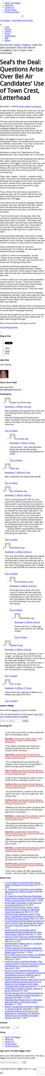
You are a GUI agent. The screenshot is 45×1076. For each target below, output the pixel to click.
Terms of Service (12, 1046)
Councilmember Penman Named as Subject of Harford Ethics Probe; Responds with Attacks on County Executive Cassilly (24, 923)
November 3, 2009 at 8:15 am (17, 472)
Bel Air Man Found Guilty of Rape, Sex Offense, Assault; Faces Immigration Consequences (25, 956)
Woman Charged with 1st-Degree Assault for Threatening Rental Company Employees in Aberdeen (24, 995)
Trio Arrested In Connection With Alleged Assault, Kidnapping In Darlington (22, 884)
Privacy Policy (11, 1044)
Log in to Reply (11, 431)
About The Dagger (13, 1037)
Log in (35, 1069)
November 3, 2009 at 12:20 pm (23, 586)
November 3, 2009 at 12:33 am (18, 407)
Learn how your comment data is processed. (21, 715)
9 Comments (36, 106)
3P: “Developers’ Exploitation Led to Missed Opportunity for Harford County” (23, 890)
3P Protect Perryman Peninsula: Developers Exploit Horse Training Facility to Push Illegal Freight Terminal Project (24, 898)
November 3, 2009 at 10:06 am (18, 495)
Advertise (9, 1039)
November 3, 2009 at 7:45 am (22, 443)
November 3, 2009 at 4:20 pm (27, 622)
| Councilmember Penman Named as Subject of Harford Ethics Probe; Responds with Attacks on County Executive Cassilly (24, 756)
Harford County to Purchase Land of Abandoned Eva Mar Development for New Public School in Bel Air (23, 932)
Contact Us (9, 1042)
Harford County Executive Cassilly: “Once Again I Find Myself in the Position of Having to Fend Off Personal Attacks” (24, 916)
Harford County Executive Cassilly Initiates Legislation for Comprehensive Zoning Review (24, 938)
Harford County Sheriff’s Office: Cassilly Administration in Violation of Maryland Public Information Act (22, 909)
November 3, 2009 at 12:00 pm (18, 552)
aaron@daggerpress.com (10, 389)
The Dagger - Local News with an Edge (16, 20)
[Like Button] (1, 332)
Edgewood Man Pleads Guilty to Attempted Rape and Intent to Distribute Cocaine (23, 1001)
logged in (15, 710)
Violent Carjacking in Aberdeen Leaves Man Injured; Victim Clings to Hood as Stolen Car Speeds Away (24, 950)
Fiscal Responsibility (9, 327)
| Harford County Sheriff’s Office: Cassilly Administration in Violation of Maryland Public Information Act (23, 740)
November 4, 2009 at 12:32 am (18, 649)
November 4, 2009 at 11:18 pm (18, 688)
